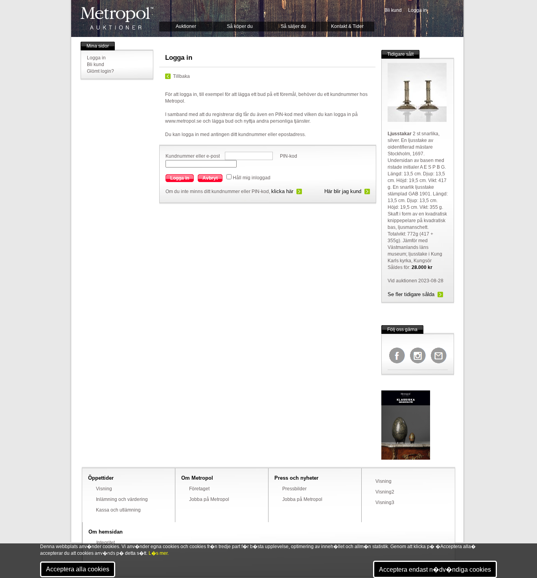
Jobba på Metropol (209, 499)
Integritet (105, 542)
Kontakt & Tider (347, 26)
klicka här (282, 191)
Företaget (199, 488)
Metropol (117, 18)
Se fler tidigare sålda (411, 294)
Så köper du (240, 26)
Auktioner (186, 26)
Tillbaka (181, 76)
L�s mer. (159, 553)
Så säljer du (293, 26)
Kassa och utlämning (118, 510)
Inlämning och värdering (122, 499)
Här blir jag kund (342, 191)
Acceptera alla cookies (77, 569)
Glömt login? (100, 71)
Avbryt (210, 178)
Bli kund (393, 10)
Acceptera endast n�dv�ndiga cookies (435, 569)
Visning (104, 488)
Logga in (417, 10)
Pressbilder (294, 488)
